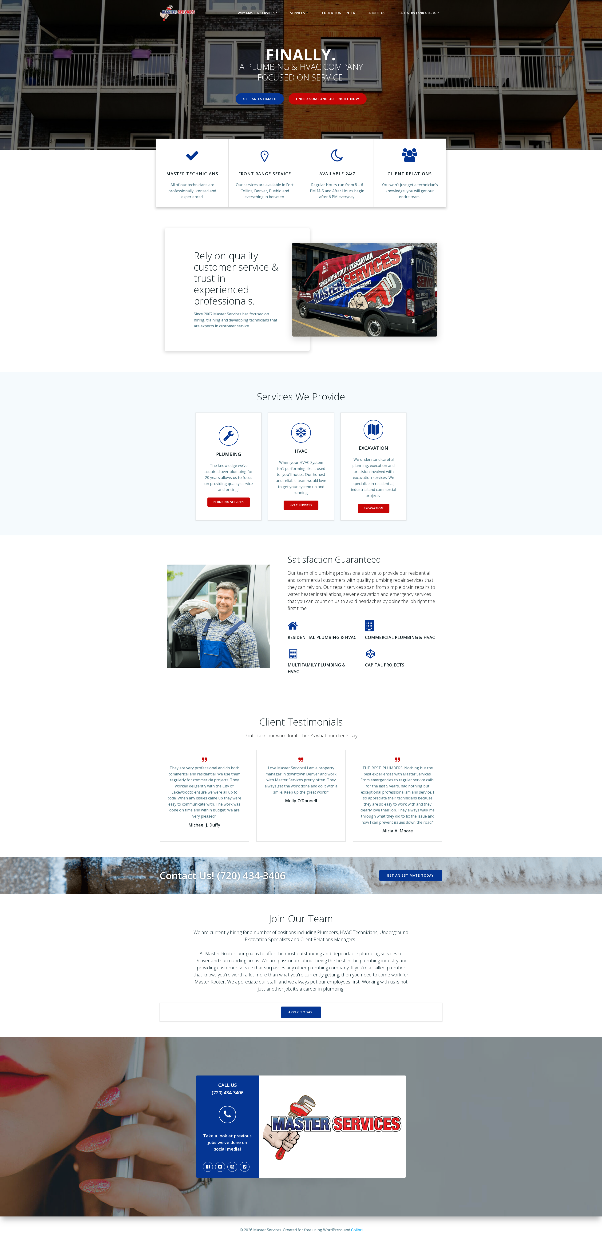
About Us (376, 13)
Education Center (338, 13)
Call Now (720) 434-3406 (418, 13)
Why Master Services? (257, 13)
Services (297, 13)
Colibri (357, 1229)
